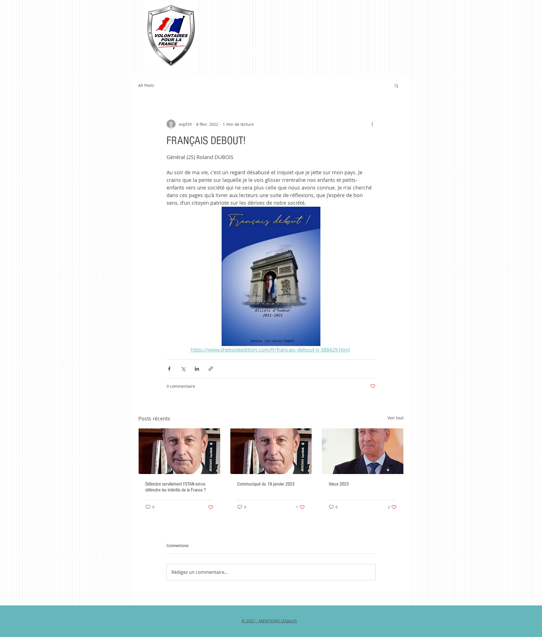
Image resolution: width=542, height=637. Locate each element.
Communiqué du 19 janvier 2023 (265, 484)
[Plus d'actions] (372, 124)
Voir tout (396, 417)
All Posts (146, 85)
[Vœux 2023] (362, 451)
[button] (396, 85)
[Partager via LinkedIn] (197, 368)
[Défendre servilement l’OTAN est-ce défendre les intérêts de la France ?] (179, 451)
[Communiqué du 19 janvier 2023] (271, 451)
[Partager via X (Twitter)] (183, 368)
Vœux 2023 (339, 484)
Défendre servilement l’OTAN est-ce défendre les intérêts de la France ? (175, 487)
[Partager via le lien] (210, 368)
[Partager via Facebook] (169, 368)
